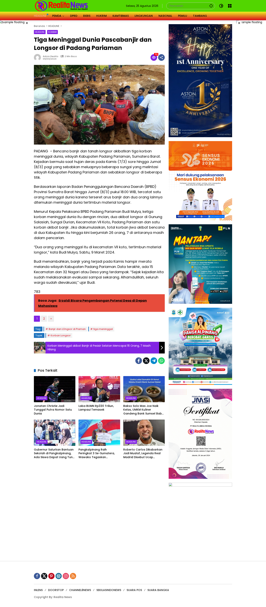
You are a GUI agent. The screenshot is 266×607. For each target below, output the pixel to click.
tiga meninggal (103, 329)
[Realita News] (61, 6)
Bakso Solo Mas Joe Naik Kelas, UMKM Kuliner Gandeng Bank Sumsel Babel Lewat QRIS (143, 410)
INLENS (38, 590)
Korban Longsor (61, 335)
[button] (211, 6)
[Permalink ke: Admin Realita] (38, 57)
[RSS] (73, 576)
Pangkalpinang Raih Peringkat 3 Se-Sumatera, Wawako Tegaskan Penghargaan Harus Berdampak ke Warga (96, 453)
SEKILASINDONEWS (108, 590)
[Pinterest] (51, 576)
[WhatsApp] (161, 360)
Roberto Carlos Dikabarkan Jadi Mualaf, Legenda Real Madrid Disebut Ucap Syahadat (142, 453)
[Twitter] (146, 360)
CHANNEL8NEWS (80, 590)
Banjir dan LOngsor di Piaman (67, 329)
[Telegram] (154, 360)
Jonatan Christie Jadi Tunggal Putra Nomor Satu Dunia (53, 409)
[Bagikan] (161, 57)
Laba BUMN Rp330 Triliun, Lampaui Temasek (96, 408)
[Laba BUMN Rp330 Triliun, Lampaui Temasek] (99, 389)
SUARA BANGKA (158, 590)
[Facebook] (138, 360)
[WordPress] (58, 576)
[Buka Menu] (229, 6)
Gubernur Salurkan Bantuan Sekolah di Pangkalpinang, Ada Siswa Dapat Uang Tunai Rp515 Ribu (54, 453)
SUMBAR (52, 32)
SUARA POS (134, 590)
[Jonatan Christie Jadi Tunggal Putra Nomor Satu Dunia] (54, 389)
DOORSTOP (56, 590)
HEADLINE (40, 32)
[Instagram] (66, 576)
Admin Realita (50, 56)
